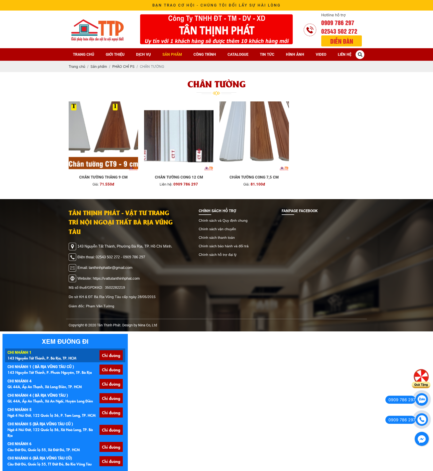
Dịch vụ (143, 54)
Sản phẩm (172, 54)
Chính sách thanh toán (217, 238)
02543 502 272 (339, 31)
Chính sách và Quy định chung (223, 220)
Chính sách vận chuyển (217, 229)
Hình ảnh (295, 54)
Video (321, 54)
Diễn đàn (341, 41)
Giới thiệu (115, 54)
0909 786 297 (337, 22)
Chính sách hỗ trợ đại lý (218, 255)
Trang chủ (83, 54)
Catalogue (238, 54)
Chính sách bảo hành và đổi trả (224, 246)
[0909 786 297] (421, 399)
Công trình (204, 54)
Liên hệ (344, 54)
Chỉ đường (111, 355)
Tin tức (267, 54)
